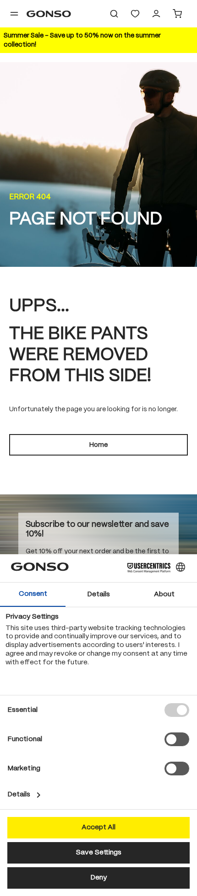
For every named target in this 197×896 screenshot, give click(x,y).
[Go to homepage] (49, 13)
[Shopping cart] (177, 14)
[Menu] (14, 14)
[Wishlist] (135, 14)
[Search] (114, 14)
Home (98, 445)
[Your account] (156, 14)
